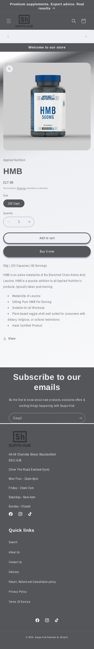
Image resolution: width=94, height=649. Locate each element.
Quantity (8, 213)
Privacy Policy (18, 592)
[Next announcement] (86, 36)
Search (13, 542)
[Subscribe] (80, 418)
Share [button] (12, 338)
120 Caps (14, 203)
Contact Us (15, 562)
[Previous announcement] (8, 36)
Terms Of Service (19, 602)
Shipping (21, 188)
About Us (14, 552)
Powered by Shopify (57, 637)
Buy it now (47, 251)
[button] (9, 21)
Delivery (14, 572)
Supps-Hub (40, 637)
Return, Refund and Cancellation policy (32, 582)
